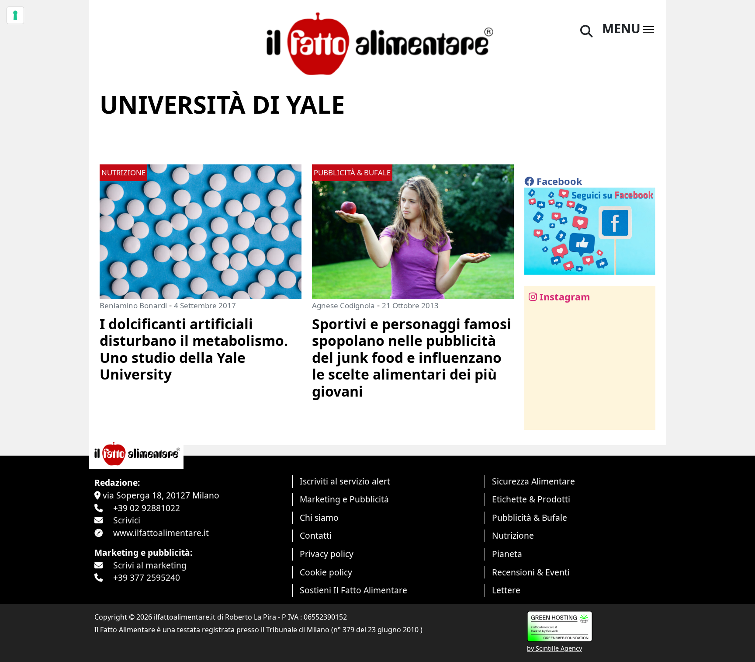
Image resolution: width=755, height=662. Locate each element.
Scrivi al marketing (150, 565)
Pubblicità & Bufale (529, 517)
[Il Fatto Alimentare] (377, 43)
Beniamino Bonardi (133, 305)
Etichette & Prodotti (531, 499)
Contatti (316, 535)
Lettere (506, 590)
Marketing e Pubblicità (344, 499)
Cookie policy (326, 572)
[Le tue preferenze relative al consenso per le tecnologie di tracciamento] (15, 15)
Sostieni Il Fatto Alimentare (353, 590)
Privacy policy (326, 554)
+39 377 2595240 (146, 577)
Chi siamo (319, 517)
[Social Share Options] (537, 418)
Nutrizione (513, 535)
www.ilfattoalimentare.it (161, 533)
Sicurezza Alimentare (533, 481)
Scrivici (126, 520)
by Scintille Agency (554, 648)
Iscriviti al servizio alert (345, 481)
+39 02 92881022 (146, 508)
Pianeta (507, 554)
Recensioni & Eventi (531, 572)
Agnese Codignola (343, 305)
